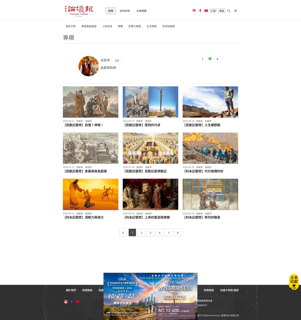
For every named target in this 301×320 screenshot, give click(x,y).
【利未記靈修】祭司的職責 (201, 217)
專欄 (120, 26)
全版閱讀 (141, 11)
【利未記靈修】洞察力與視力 (83, 217)
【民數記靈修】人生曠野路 (201, 125)
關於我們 (71, 290)
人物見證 (107, 26)
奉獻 (221, 11)
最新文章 (71, 26)
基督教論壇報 (88, 26)
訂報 (213, 11)
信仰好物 (125, 11)
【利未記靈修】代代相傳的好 (203, 171)
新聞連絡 (87, 290)
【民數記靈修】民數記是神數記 (145, 171)
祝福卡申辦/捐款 (229, 290)
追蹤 (117, 60)
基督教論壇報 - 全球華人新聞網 (79, 10)
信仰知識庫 (168, 26)
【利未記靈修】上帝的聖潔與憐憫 (146, 217)
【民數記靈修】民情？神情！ (83, 125)
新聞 (110, 11)
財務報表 (209, 290)
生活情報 (152, 26)
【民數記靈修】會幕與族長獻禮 (85, 171)
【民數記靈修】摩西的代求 (141, 125)
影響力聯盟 (134, 26)
